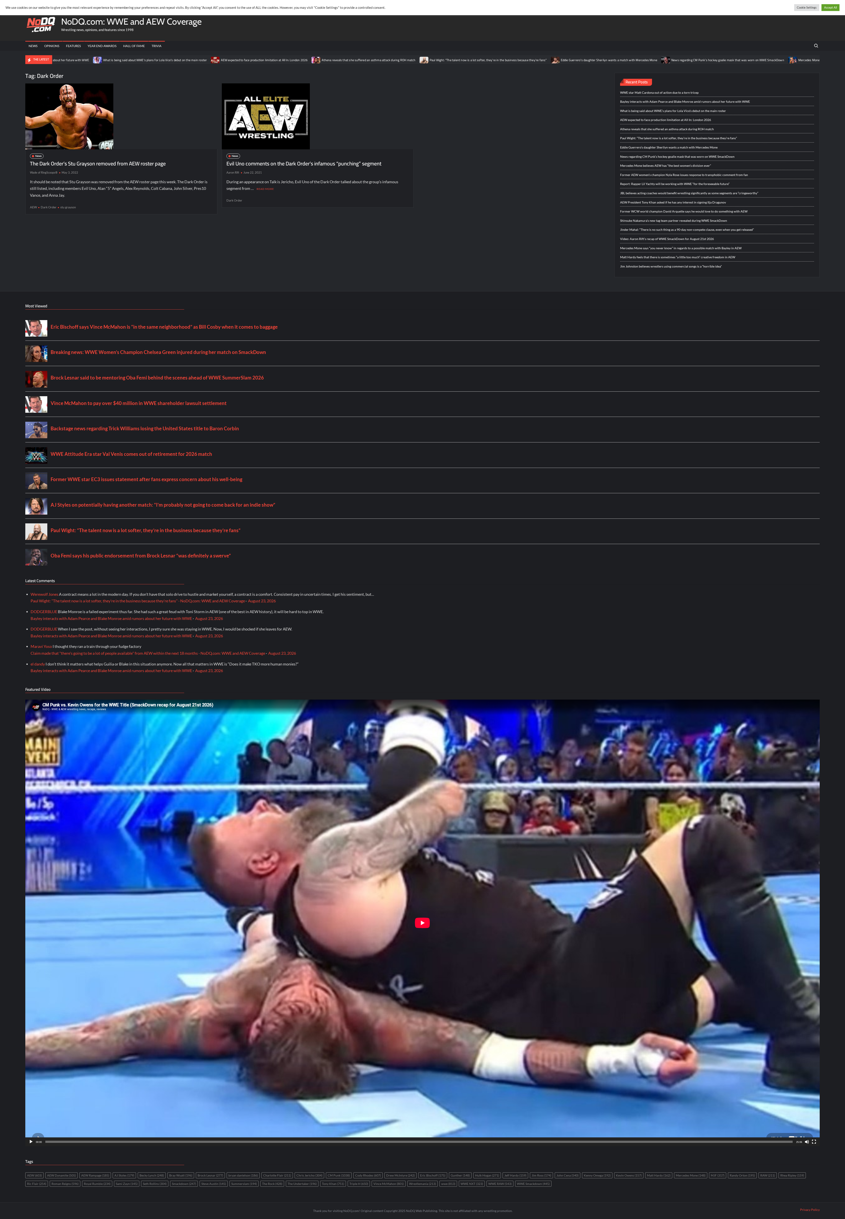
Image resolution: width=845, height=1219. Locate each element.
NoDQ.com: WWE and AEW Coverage (131, 21)
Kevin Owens (629, 1175)
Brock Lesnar (210, 1175)
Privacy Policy (810, 1210)
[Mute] (807, 1142)
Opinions (51, 46)
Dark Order (49, 207)
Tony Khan (333, 1184)
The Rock (272, 1184)
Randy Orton (742, 1175)
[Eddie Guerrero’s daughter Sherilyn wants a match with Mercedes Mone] (431, 59)
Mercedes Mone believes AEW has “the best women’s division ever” (719, 60)
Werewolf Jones (44, 594)
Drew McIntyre (400, 1175)
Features (73, 46)
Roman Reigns (65, 1184)
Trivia (157, 46)
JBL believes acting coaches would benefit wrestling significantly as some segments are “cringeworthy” (689, 193)
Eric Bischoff (432, 1175)
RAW (767, 1175)
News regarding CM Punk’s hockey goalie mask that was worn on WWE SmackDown (603, 60)
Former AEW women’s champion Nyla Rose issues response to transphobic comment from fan (684, 175)
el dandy (38, 664)
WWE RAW (500, 1184)
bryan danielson (243, 1175)
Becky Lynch (152, 1175)
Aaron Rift (232, 172)
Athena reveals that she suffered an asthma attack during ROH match (244, 60)
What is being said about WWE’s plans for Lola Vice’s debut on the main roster (673, 111)
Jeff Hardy (515, 1175)
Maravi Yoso (41, 646)
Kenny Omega (597, 1175)
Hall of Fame (134, 46)
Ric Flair (36, 1184)
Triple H (358, 1184)
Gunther (460, 1175)
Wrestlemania (422, 1184)
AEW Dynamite (61, 1175)
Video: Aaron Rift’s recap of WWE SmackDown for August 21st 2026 (667, 239)
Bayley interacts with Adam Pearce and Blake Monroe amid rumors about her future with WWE (685, 101)
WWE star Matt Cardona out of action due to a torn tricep (659, 92)
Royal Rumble (97, 1184)
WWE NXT (472, 1184)
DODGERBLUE (44, 611)
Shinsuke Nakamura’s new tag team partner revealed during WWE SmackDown (673, 220)
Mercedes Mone (690, 1175)
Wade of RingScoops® (43, 172)
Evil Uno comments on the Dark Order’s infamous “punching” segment (303, 164)
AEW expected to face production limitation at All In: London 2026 (140, 60)
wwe (448, 1184)
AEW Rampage (95, 1175)
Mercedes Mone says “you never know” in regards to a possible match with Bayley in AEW (681, 248)
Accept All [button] (830, 7)
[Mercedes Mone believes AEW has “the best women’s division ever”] (669, 59)
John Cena (568, 1175)
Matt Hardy (658, 1175)
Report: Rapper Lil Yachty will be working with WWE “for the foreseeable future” (674, 184)
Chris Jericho (309, 1175)
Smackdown (184, 1184)
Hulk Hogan (487, 1175)
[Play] (31, 1142)
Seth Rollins (155, 1184)
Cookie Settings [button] (807, 7)
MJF (717, 1175)
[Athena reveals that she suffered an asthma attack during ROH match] (192, 59)
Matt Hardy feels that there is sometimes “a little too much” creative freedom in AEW (677, 257)
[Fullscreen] (814, 1142)
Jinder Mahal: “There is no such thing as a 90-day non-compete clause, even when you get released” (687, 229)
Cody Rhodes (368, 1175)
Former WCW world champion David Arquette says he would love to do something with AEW (684, 211)
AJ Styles (124, 1175)
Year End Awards (102, 46)
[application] (422, 923)
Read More (265, 189)
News (33, 46)
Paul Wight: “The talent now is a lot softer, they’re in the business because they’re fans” (363, 60)
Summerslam (244, 1184)
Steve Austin (213, 1184)
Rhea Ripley (792, 1175)
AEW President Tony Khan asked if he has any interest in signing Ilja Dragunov (673, 202)
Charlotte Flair (277, 1175)
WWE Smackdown (533, 1184)
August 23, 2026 (262, 600)
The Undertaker (302, 1184)
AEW (33, 207)
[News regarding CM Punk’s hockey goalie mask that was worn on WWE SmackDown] (542, 59)
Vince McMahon (388, 1184)
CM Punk (339, 1175)
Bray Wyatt (180, 1175)
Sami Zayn (127, 1184)
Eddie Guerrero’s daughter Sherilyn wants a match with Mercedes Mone (485, 60)
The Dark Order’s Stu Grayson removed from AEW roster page (98, 164)
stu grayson (68, 207)
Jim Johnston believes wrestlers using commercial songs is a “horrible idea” (671, 266)
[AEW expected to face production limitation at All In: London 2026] (91, 59)
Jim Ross (541, 1175)
